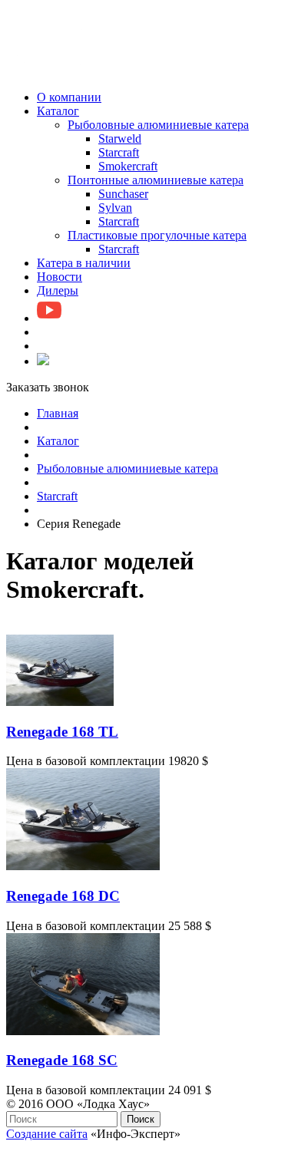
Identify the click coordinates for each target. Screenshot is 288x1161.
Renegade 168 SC (62, 1060)
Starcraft (57, 496)
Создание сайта (47, 1133)
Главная (57, 413)
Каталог (58, 440)
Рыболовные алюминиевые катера (127, 468)
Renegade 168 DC (63, 896)
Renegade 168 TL (62, 732)
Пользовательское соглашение (85, 1147)
